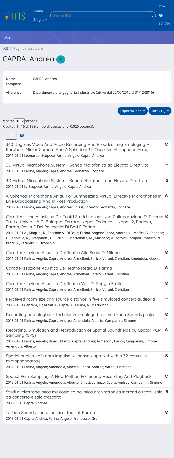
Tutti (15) (158, 111)
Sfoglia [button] (38, 19)
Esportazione (131, 111)
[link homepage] (15, 15)
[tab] (11, 135)
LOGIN (164, 23)
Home (38, 11)
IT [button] (160, 6)
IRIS (6, 48)
